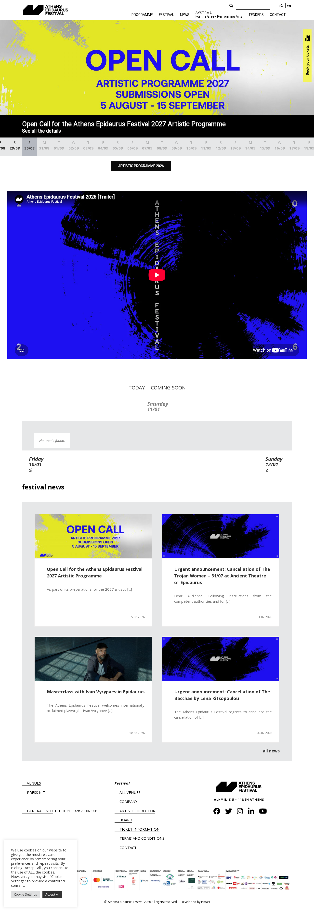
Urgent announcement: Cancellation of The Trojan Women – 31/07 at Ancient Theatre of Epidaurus (222, 575)
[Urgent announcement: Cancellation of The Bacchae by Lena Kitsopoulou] (220, 659)
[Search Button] (231, 5)
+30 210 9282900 (73, 810)
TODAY (137, 387)
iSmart (205, 902)
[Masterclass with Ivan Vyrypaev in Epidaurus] (93, 659)
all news (271, 751)
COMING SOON (168, 387)
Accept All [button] (52, 894)
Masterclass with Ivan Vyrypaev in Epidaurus (95, 692)
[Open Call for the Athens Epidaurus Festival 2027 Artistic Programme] (93, 536)
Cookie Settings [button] (25, 894)
